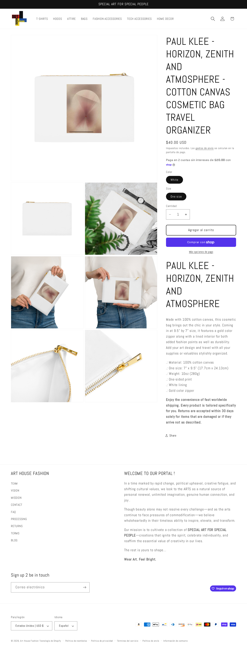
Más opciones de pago (201, 252)
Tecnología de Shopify (50, 640)
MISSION (16, 498)
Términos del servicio (127, 640)
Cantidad (171, 206)
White (174, 180)
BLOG (14, 540)
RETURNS (17, 526)
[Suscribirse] (84, 587)
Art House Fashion (29, 640)
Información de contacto (175, 640)
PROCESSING (19, 519)
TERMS (15, 533)
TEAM (14, 483)
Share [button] (172, 435)
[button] (213, 18)
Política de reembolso (76, 640)
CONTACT (16, 505)
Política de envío (150, 640)
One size (176, 196)
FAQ (13, 512)
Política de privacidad (102, 640)
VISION (15, 491)
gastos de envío (205, 148)
